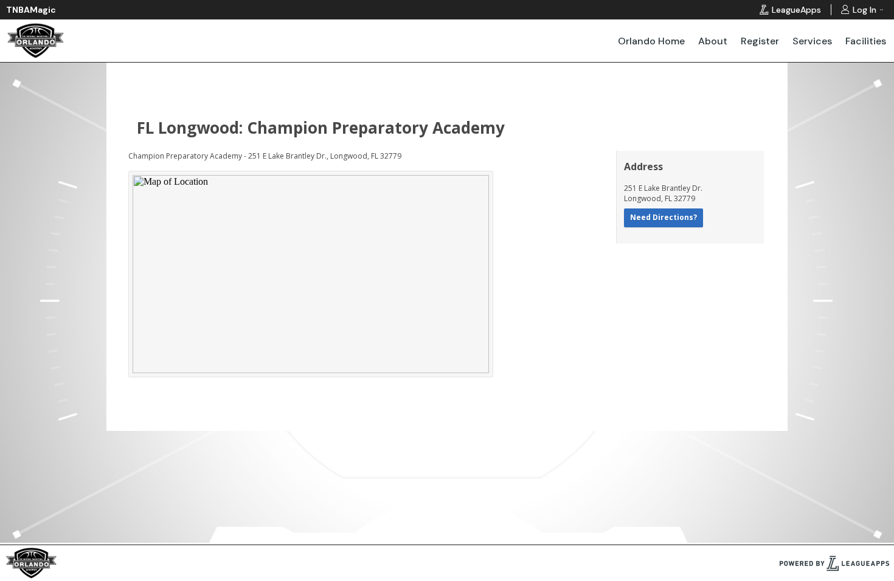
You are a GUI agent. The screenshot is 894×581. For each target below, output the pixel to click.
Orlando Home (651, 41)
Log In (864, 9)
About (712, 41)
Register (760, 41)
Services (812, 41)
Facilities (865, 41)
